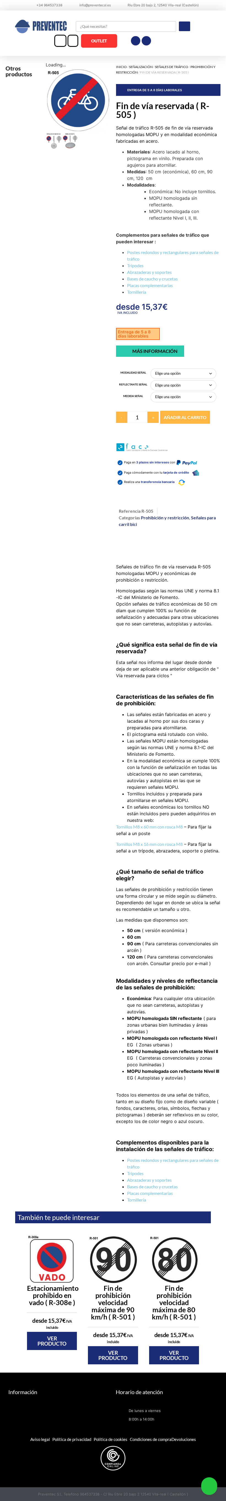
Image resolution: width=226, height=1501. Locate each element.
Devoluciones (183, 1439)
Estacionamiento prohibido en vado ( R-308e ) (53, 1295)
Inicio (121, 67)
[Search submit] (184, 26)
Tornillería (136, 292)
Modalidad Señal (133, 372)
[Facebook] (135, 40)
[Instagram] (146, 40)
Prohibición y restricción (165, 517)
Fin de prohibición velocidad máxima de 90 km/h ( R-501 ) (113, 1302)
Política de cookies (110, 1439)
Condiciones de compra (150, 1439)
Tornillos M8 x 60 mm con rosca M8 (149, 826)
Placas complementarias (150, 285)
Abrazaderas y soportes (149, 272)
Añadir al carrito (185, 417)
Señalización (141, 67)
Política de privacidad (71, 1439)
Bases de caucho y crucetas (152, 278)
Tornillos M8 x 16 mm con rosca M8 (149, 844)
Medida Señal (133, 396)
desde (52, 1323)
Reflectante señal (133, 384)
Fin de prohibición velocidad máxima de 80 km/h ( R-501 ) (174, 1302)
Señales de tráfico (171, 67)
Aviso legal (40, 1439)
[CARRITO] (73, 41)
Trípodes (135, 265)
